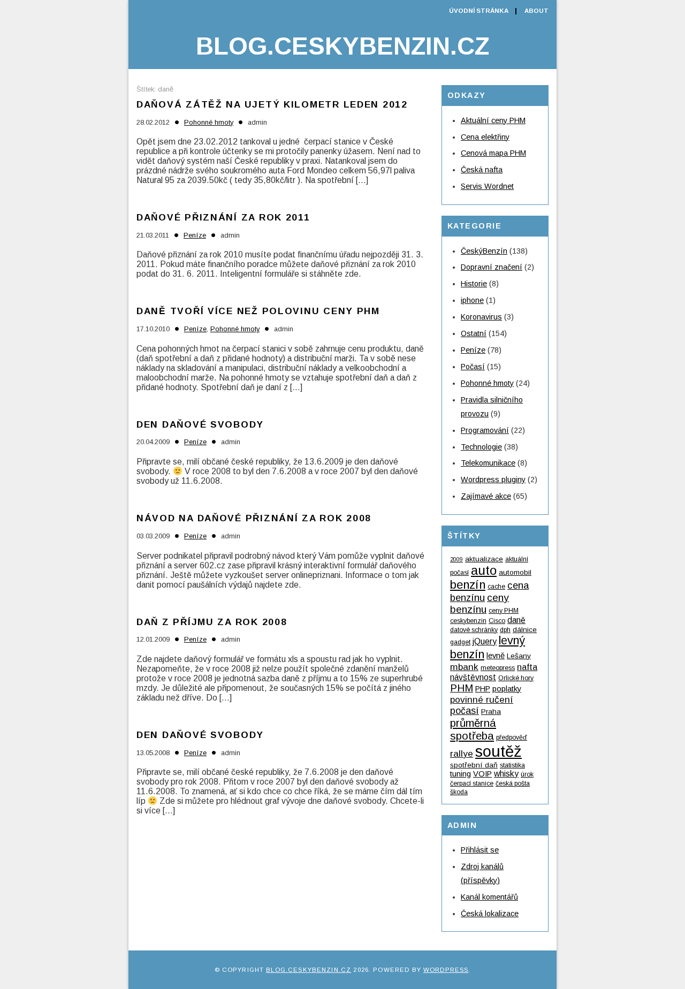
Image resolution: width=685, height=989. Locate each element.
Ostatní (473, 333)
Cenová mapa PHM (493, 153)
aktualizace (484, 559)
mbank (464, 666)
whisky (506, 773)
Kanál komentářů (489, 897)
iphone (472, 300)
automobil (515, 572)
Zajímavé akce (486, 496)
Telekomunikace (488, 463)
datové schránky (474, 630)
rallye (461, 753)
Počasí (473, 366)
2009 (456, 559)
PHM (461, 688)
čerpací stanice (471, 783)
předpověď (511, 737)
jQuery (485, 641)
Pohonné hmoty (208, 122)
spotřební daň (474, 765)
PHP (482, 688)
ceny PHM (504, 610)
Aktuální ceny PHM (493, 120)
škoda (459, 792)
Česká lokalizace (490, 913)
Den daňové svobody (200, 424)
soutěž (498, 751)
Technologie (481, 447)
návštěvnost (473, 677)
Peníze (195, 235)
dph (505, 630)
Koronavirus (481, 317)
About (536, 10)
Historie (474, 283)
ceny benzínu (479, 603)
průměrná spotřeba (473, 729)
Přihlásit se (480, 850)
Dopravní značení (491, 267)
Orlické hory (516, 678)
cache (496, 586)
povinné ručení (481, 699)
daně (516, 620)
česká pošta (513, 783)
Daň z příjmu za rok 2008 (211, 622)
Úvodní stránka (478, 10)
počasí (464, 710)
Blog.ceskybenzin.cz (342, 46)
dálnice (525, 630)
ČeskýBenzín (484, 251)
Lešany (519, 656)
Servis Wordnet (487, 186)
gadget (460, 642)
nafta (527, 667)
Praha (491, 711)
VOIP (482, 774)
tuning (460, 774)
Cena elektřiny (485, 137)
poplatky (506, 688)
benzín (467, 584)
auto (484, 570)
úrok (527, 774)
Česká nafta (482, 169)
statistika (512, 765)
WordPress (445, 970)
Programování (485, 430)
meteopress (498, 668)
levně (495, 655)
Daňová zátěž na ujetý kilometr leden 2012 (272, 104)
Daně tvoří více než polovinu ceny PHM (258, 311)
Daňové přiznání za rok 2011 (223, 217)
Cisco (497, 621)
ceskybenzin (468, 621)
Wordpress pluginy (493, 479)
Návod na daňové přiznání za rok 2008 (253, 518)
